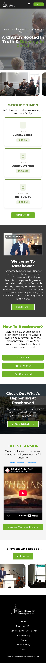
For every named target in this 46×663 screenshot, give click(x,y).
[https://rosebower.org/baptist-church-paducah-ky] (11, 4)
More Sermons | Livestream (23, 463)
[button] (28, 4)
